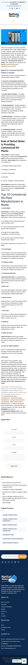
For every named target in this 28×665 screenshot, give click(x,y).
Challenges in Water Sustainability (12, 489)
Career (3, 613)
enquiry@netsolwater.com (14, 5)
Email (14, 444)
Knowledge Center (6, 627)
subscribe (22, 556)
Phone (14, 437)
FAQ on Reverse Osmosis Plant (11, 482)
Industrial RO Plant (8, 534)
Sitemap (3, 609)
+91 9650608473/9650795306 (13, 646)
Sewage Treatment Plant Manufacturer (10, 520)
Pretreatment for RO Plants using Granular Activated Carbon (14, 486)
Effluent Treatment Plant (10, 525)
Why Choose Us (5, 602)
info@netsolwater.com (10, 648)
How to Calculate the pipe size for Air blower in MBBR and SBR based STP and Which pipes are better (14, 498)
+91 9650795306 (14, 4)
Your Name (14, 429)
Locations (3, 616)
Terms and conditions (6, 606)
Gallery (3, 629)
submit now (14, 466)
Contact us (4, 611)
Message (14, 452)
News (2, 625)
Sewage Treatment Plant (10, 515)
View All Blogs (6, 502)
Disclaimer (4, 604)
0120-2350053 (13, 2)
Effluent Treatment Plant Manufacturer (10, 529)
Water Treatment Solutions (10, 542)
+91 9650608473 (21, 2)
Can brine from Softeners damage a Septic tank (14, 493)
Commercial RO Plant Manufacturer (13, 538)
